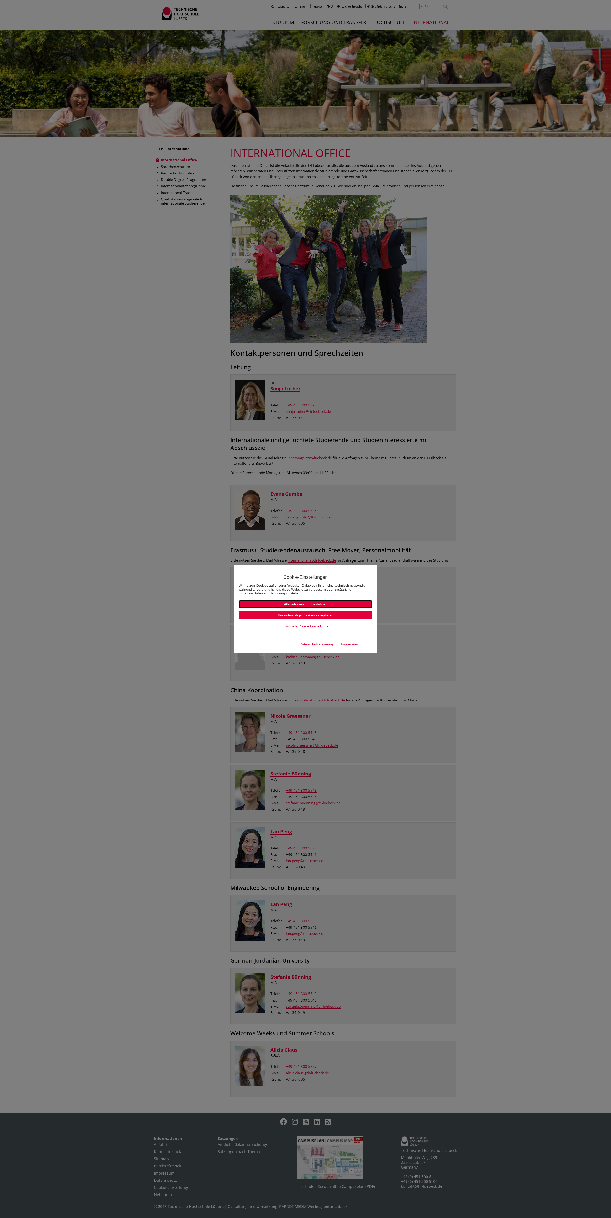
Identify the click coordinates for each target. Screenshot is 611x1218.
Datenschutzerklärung (316, 644)
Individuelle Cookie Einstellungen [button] (305, 626)
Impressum (349, 644)
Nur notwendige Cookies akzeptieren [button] (305, 615)
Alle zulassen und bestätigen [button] (305, 604)
